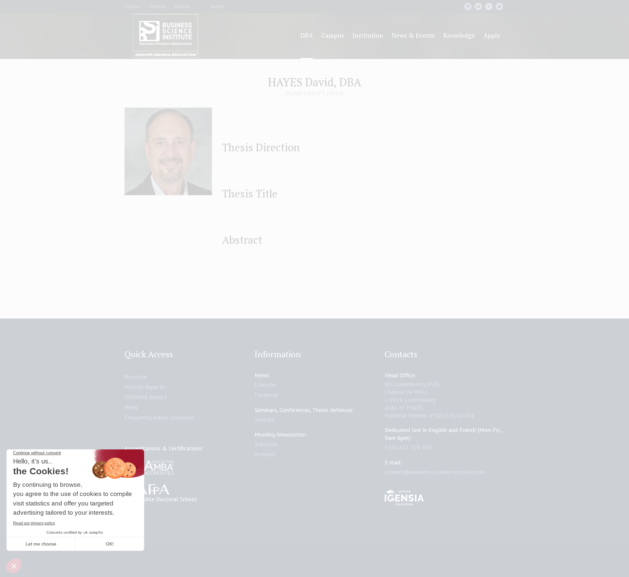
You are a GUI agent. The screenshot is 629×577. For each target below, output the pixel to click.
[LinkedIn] (467, 6)
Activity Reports (144, 387)
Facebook (266, 395)
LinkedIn (265, 384)
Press (131, 407)
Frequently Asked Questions (159, 417)
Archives (265, 454)
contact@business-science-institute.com (435, 472)
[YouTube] (478, 6)
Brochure (135, 377)
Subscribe (266, 444)
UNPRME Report (145, 397)
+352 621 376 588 (408, 447)
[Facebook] (488, 6)
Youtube (265, 419)
